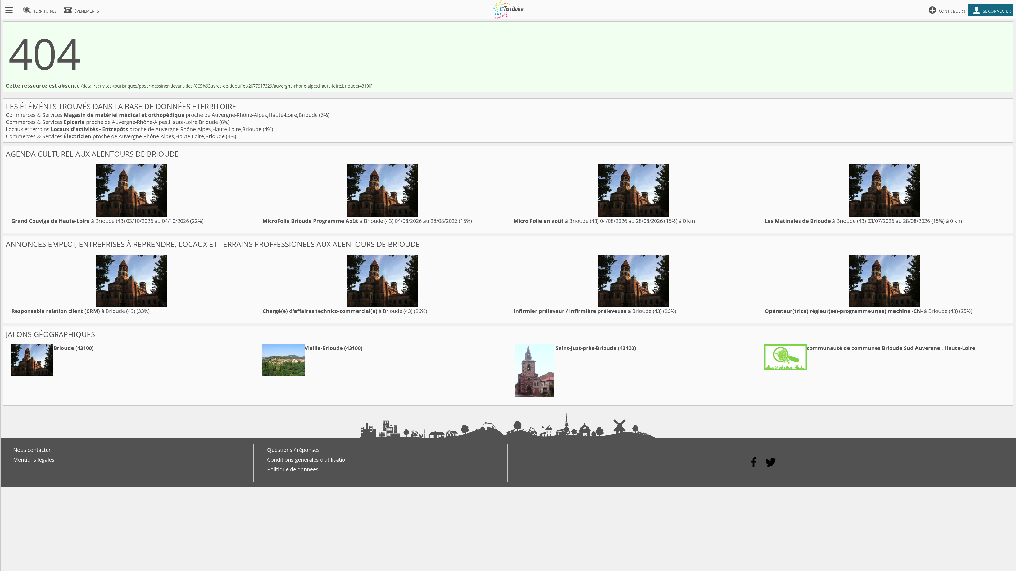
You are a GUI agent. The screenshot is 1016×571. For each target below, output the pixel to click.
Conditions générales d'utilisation (307, 459)
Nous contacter (32, 449)
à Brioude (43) (68, 220)
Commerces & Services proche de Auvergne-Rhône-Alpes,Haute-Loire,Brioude (162, 114)
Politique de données (293, 469)
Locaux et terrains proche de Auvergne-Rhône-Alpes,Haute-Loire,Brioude (134, 129)
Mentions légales (34, 459)
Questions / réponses (293, 449)
